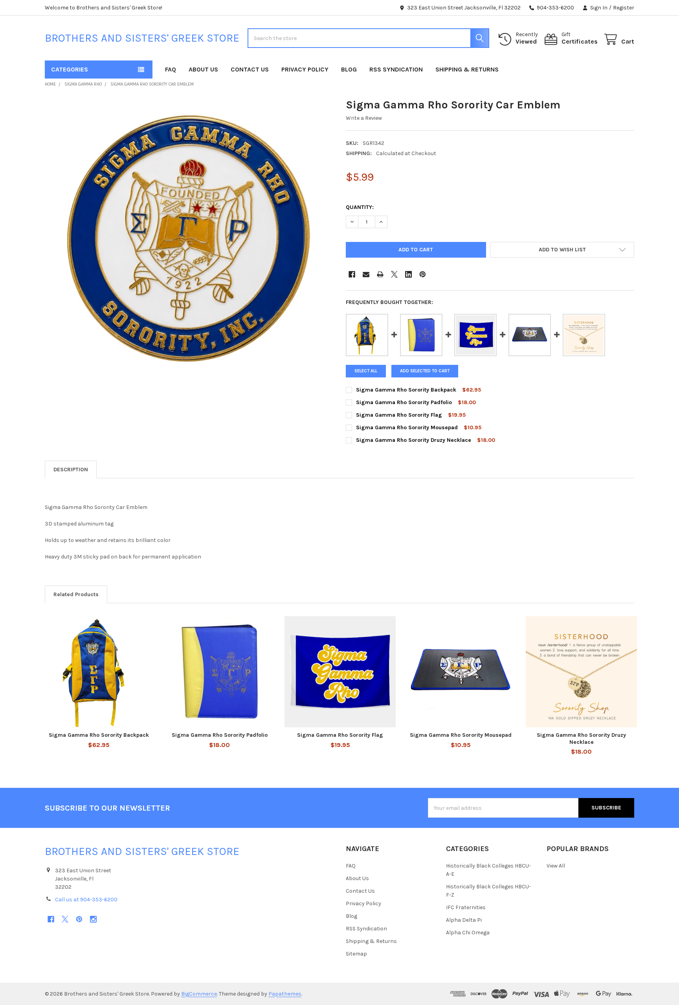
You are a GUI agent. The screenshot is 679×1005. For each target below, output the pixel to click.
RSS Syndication (396, 69)
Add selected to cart (425, 370)
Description (70, 469)
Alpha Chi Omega (468, 932)
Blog (349, 69)
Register (623, 7)
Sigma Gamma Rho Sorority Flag (400, 415)
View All (556, 865)
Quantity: (360, 207)
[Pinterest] (423, 274)
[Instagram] (93, 919)
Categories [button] (69, 69)
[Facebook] (352, 274)
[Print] (380, 274)
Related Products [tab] (76, 594)
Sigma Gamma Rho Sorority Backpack (406, 389)
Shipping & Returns (467, 69)
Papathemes (284, 993)
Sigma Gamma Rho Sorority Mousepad (407, 427)
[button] (562, 250)
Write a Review (364, 118)
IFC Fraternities (466, 907)
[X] (394, 274)
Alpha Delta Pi (464, 920)
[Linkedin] (408, 274)
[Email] (366, 274)
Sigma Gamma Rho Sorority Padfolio (404, 402)
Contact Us (250, 69)
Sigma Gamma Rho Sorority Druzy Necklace (414, 440)
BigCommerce (199, 993)
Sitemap (356, 953)
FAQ (170, 69)
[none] (189, 242)
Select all (365, 370)
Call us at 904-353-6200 (86, 899)
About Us (203, 69)
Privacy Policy (304, 69)
